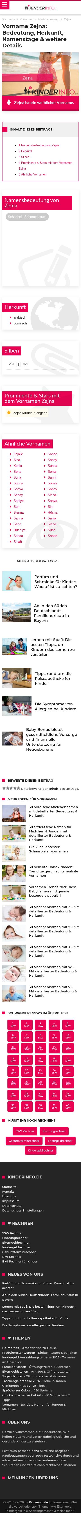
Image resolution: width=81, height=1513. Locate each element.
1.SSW (13, 1024)
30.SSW (68, 1083)
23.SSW (40, 1071)
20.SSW (68, 1060)
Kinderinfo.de (38, 1502)
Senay (18, 495)
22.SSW (26, 1071)
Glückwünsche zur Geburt (21, 1395)
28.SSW (40, 1083)
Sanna (18, 518)
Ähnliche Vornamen (32, 174)
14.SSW (54, 1048)
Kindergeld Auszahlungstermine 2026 (30, 1357)
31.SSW (13, 1095)
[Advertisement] (40, 253)
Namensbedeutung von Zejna (39, 145)
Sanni (52, 477)
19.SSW (54, 1060)
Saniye (19, 501)
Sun (16, 506)
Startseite (9, 1187)
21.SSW (13, 1071)
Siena (52, 495)
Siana (52, 524)
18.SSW (40, 1060)
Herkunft (25, 151)
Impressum (11, 1201)
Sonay (52, 489)
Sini (50, 506)
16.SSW (13, 1060)
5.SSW (68, 1024)
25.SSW (68, 1071)
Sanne (52, 454)
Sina (17, 460)
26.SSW (13, 1083)
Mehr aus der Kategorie (39, 561)
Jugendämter (12, 1376)
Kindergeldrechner (40, 1150)
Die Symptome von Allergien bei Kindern (33, 1325)
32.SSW (26, 1095)
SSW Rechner (25, 1131)
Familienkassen (14, 1367)
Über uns (9, 1196)
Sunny (18, 483)
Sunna (52, 466)
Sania (52, 518)
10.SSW (68, 1036)
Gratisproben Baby (16, 1385)
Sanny (52, 460)
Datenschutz (11, 1205)
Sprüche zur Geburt (17, 1390)
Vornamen (10, 1404)
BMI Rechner (11, 1256)
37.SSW (26, 1106)
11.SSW (13, 1048)
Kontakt (8, 1191)
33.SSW (40, 1095)
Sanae (52, 536)
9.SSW (54, 1036)
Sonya (18, 489)
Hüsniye (20, 530)
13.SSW (40, 1048)
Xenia (18, 466)
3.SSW (40, 1024)
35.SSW (68, 1095)
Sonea (52, 483)
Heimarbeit (10, 1348)
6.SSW (13, 1036)
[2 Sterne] (7, 788)
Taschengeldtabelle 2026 (21, 1381)
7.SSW (26, 1036)
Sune (51, 530)
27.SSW (26, 1083)
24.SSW (54, 1071)
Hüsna (52, 512)
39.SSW (54, 1106)
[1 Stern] (4, 788)
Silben (24, 157)
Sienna (19, 512)
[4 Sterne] (15, 788)
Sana (17, 524)
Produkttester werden (18, 1352)
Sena (17, 471)
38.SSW (40, 1106)
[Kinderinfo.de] (40, 7)
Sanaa (18, 536)
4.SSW (54, 1024)
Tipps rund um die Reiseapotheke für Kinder (36, 1318)
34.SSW (54, 1095)
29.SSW (54, 1083)
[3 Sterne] (11, 788)
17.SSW (26, 1060)
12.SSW (26, 1048)
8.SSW (40, 1036)
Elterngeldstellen (15, 1371)
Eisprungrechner (54, 1131)
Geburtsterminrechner (24, 1141)
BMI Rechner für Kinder (19, 1261)
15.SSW (68, 1048)
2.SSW (26, 1024)
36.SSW (13, 1106)
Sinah (18, 542)
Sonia (52, 471)
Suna (17, 477)
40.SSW (68, 1106)
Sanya (52, 501)
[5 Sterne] (18, 788)
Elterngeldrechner (60, 1141)
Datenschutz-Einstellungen (23, 1210)
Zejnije (18, 454)
